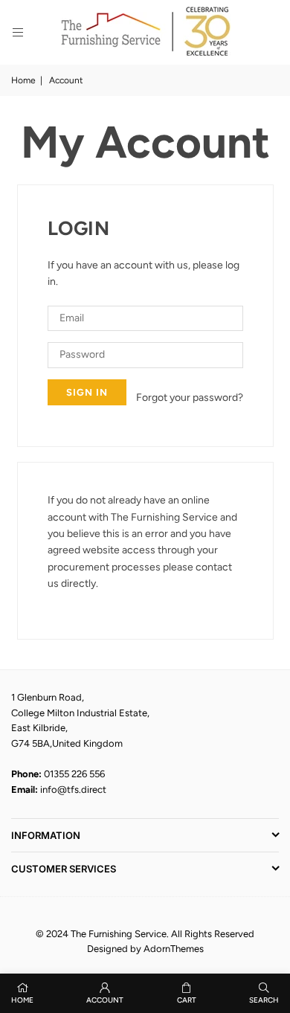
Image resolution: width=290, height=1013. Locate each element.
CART (186, 1000)
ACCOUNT (104, 1000)
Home (23, 80)
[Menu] (17, 32)
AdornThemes (174, 948)
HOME (22, 1000)
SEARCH (264, 1000)
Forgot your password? (189, 397)
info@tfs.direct (73, 789)
